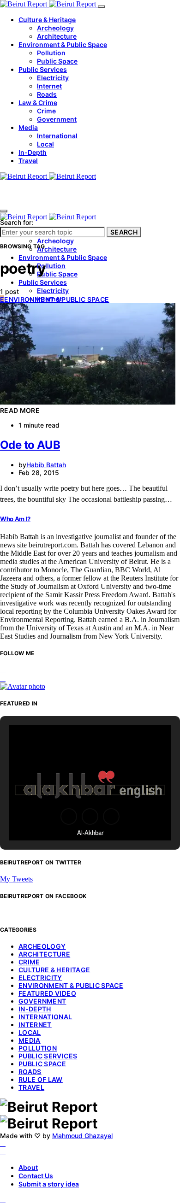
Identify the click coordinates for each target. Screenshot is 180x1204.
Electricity (53, 78)
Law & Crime (37, 102)
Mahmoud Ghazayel (82, 1135)
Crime (46, 111)
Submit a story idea (48, 1184)
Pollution (51, 53)
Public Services (42, 69)
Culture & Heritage (47, 19)
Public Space (57, 61)
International (57, 136)
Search (124, 232)
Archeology (55, 28)
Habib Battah (46, 465)
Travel (28, 160)
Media (28, 127)
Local (45, 144)
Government (57, 119)
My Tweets (16, 879)
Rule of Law (40, 1079)
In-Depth (32, 152)
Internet (49, 86)
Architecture (57, 36)
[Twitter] (3, 1152)
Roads (47, 94)
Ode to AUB (30, 445)
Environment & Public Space (62, 44)
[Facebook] (3, 1143)
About (28, 1167)
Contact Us (35, 1176)
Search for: (16, 222)
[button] (68, 816)
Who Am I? (15, 519)
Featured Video (47, 993)
